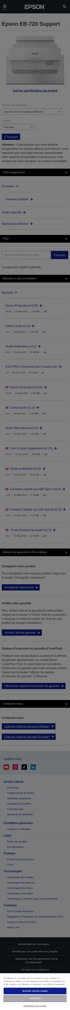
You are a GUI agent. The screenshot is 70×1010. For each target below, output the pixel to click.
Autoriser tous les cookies (35, 991)
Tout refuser (35, 998)
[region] (35, 991)
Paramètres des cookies (35, 1006)
